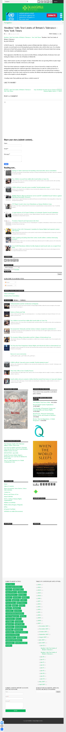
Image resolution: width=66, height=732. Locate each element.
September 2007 (44, 634)
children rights (17, 589)
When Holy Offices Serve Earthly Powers (21, 371)
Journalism (9, 611)
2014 (39, 604)
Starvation (21, 595)
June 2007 (42, 642)
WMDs (8, 605)
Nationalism (18, 629)
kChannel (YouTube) (9, 509)
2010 (39, 615)
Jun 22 (43, 645)
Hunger (14, 605)
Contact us (7, 492)
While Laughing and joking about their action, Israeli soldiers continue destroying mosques (35, 238)
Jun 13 (42, 662)
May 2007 (42, 681)
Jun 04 (43, 679)
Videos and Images (9, 293)
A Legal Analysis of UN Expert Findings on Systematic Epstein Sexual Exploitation (35, 212)
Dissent (8, 597)
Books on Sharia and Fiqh (17, 312)
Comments (9, 285)
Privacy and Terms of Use (11, 494)
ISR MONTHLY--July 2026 (11, 453)
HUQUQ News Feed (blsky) (11, 296)
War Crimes (9, 584)
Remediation (9, 632)
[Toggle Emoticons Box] (5, 102)
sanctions (17, 611)
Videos (38, 1)
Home (5, 484)
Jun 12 (42, 665)
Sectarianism (9, 619)
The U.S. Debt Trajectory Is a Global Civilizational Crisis (14, 461)
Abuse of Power (10, 592)
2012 (39, 609)
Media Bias (9, 629)
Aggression (9, 624)
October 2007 (43, 631)
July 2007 (42, 640)
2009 (39, 618)
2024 (39, 590)
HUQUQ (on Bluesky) (41, 1)
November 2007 (44, 629)
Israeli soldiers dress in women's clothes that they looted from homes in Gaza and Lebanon (36, 379)
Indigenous (16, 608)
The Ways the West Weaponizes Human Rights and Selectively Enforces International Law (35, 345)
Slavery (18, 619)
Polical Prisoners (10, 595)
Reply (6, 33)
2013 (39, 606)
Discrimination (21, 637)
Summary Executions (12, 635)
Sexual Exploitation (20, 632)
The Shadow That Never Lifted (41, 402)
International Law (20, 627)
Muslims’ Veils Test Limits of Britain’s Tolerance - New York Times (22, 37)
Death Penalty (19, 624)
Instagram (47, 1)
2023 (39, 593)
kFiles (5, 507)
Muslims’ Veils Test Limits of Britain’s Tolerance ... (49, 648)
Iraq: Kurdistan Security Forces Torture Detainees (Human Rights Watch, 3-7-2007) (48, 90)
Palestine (24, 597)
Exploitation (9, 627)
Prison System (10, 603)
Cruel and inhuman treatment (14, 613)
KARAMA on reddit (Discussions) (13, 511)
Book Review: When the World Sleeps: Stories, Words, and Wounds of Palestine (44, 414)
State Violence (21, 603)
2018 (39, 598)
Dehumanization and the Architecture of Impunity (24, 304)
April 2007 (42, 684)
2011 (39, 612)
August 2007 (43, 637)
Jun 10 (42, 670)
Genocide (16, 597)
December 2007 (44, 626)
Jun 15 (42, 659)
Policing (22, 616)
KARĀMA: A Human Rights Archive (35, 720)
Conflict (23, 600)
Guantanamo (9, 643)
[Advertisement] (45, 510)
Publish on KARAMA (9, 502)
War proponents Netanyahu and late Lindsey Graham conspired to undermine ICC (33, 329)
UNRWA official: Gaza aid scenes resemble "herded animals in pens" (31, 187)
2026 (39, 584)
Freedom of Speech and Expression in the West (25, 221)
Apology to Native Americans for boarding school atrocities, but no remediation (34, 170)
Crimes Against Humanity (13, 587)
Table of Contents (9, 486)
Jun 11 (42, 668)
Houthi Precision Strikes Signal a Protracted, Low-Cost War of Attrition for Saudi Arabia (15, 456)
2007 (39, 623)
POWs (7, 600)
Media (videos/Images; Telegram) (13, 505)
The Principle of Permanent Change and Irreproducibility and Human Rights (44, 409)
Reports (8, 608)
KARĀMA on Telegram (50, 1)
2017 (39, 601)
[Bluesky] (2, 722)
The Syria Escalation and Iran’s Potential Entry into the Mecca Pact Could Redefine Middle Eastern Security (16, 449)
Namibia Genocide (21, 643)
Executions (18, 621)
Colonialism (21, 592)
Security (8, 645)
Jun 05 (43, 676)
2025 (39, 587)
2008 (39, 620)
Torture (8, 589)
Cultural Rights (10, 637)
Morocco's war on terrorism (18, 354)
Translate (16, 269)
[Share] (2, 729)
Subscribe (44, 1)
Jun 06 (43, 673)
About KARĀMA (8, 496)
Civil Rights (9, 621)
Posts (7, 282)
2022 (39, 595)
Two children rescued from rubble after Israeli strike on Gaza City (30, 179)
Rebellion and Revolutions (13, 640)
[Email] (2, 726)
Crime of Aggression (11, 616)
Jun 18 (42, 657)
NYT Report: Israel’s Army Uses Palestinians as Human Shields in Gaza (32, 204)
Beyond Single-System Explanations (43, 404)
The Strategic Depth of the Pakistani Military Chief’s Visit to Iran (14, 444)
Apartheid (15, 600)
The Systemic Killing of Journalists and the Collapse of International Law (30, 337)
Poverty (21, 605)
